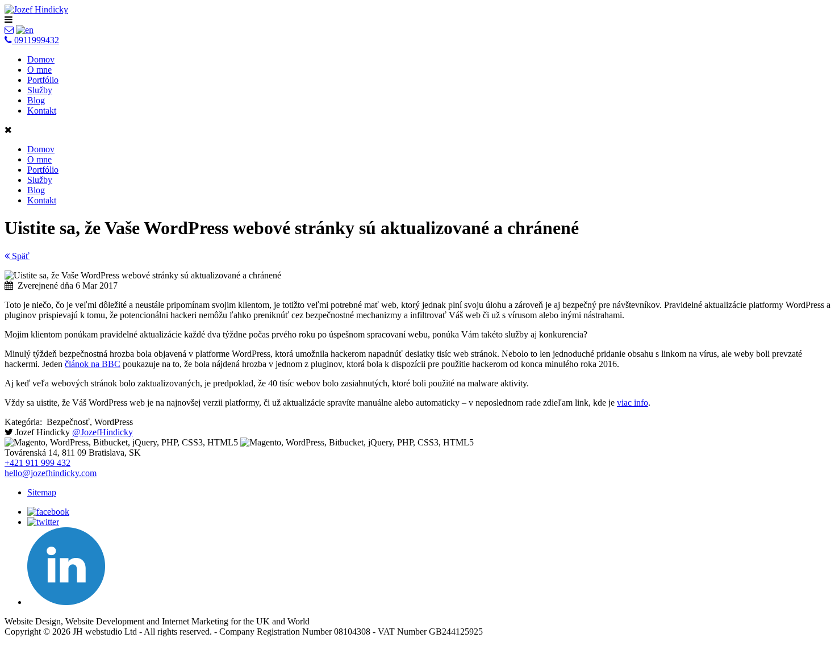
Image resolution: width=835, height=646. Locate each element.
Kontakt (41, 110)
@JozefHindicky (102, 432)
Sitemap (41, 492)
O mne (39, 69)
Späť (20, 256)
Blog (36, 100)
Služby (39, 90)
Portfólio (43, 80)
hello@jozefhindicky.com (51, 473)
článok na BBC (92, 364)
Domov (41, 59)
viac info (632, 402)
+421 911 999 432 (37, 463)
